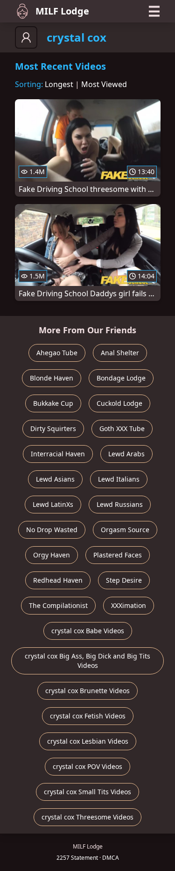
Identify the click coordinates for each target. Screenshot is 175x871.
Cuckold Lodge (119, 403)
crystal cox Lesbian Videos (87, 741)
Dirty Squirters (53, 428)
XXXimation (128, 605)
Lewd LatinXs (53, 504)
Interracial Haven (58, 453)
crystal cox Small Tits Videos (87, 791)
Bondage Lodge (121, 377)
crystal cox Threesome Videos (87, 816)
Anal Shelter (120, 352)
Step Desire (124, 580)
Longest (59, 84)
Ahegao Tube (56, 352)
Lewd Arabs (126, 453)
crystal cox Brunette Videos (87, 690)
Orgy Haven (51, 554)
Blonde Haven (51, 377)
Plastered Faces (117, 554)
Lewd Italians (119, 479)
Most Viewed (104, 84)
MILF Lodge (62, 11)
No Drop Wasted (51, 529)
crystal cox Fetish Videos (88, 715)
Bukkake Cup (53, 403)
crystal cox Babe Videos (87, 630)
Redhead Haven (58, 580)
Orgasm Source (125, 529)
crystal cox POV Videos (87, 766)
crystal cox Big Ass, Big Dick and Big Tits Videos (87, 660)
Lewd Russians (120, 504)
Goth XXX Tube (122, 428)
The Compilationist (58, 605)
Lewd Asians (55, 479)
